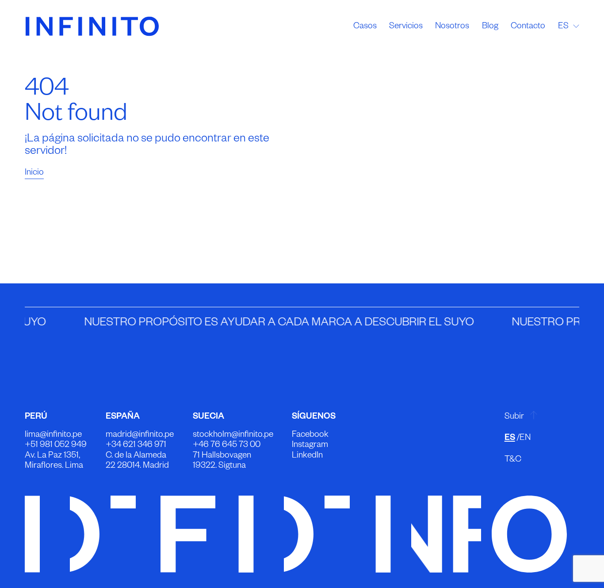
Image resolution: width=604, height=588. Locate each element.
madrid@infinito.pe (140, 435)
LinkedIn (307, 456)
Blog (490, 27)
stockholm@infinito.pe (233, 435)
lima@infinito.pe (53, 435)
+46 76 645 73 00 (226, 446)
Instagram (310, 446)
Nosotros (452, 27)
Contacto (528, 27)
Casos (365, 27)
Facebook (310, 435)
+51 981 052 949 (56, 446)
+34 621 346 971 (136, 446)
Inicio (34, 173)
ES (510, 438)
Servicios (406, 27)
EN (525, 438)
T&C (513, 460)
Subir (514, 417)
